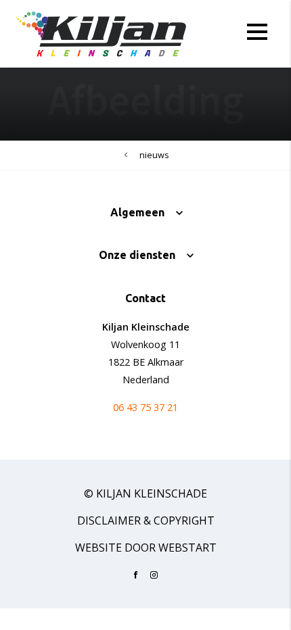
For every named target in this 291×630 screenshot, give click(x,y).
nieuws (154, 155)
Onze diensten (137, 255)
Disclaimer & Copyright (146, 520)
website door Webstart (146, 547)
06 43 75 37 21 (145, 407)
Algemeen (137, 212)
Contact (145, 298)
